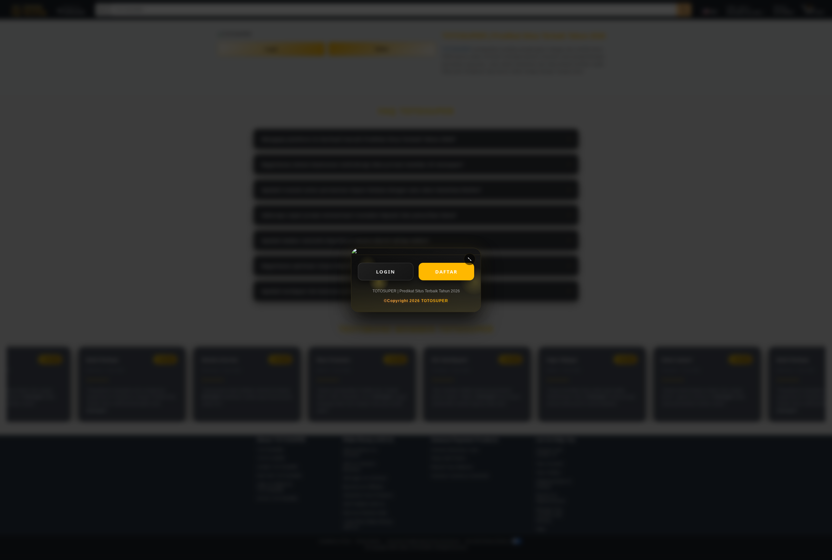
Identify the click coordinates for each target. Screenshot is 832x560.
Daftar (446, 271)
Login (385, 271)
